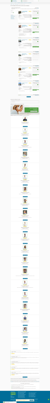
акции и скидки (12, 15)
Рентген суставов (16, 4)
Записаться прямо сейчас (34, 111)
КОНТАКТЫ (12, 395)
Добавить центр (13, 394)
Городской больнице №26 (24, 39)
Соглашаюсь (31, 400)
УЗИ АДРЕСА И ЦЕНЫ (12, 397)
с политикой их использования (22, 400)
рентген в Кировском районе (21, 393)
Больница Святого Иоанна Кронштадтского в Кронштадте (25, 68)
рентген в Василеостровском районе (33, 392)
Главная (11, 4)
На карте (20, 23)
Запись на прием (25, 126)
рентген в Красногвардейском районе (22, 394)
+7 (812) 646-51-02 (13, 391)
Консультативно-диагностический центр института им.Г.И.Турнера (25, 25)
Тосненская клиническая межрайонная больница (24, 11)
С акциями (12, 12)
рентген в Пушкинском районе (32, 396)
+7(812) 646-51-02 (37, 23)
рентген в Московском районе (21, 395)
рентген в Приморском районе (21, 396)
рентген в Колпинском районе (32, 393)
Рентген (13, 4)
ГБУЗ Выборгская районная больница (25, 83)
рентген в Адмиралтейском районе (21, 392)
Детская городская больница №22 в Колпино (24, 53)
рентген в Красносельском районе (32, 394)
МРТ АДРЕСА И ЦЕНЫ (12, 396)
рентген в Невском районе (31, 395)
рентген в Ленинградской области (21, 397)
